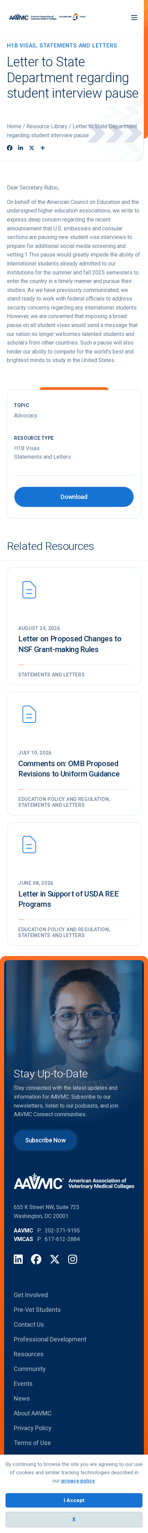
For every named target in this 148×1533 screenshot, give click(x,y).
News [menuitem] (22, 1398)
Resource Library (47, 126)
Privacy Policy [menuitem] (33, 1428)
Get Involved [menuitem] (31, 1294)
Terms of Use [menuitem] (32, 1442)
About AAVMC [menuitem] (33, 1413)
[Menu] (134, 16)
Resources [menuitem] (29, 1354)
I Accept (74, 1500)
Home (14, 126)
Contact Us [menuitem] (29, 1324)
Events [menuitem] (23, 1383)
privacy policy (78, 1481)
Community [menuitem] (30, 1368)
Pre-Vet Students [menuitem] (37, 1309)
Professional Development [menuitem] (50, 1339)
